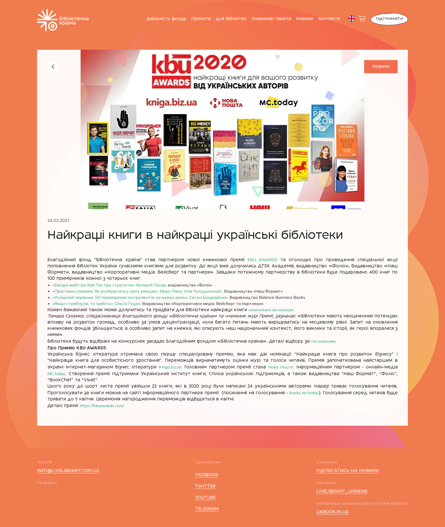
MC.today (56, 373)
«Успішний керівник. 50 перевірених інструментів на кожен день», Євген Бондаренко (140, 297)
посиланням (323, 341)
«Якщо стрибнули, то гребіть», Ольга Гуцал (96, 303)
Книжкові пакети (271, 19)
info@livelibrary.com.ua (68, 471)
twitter (205, 486)
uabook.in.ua (332, 512)
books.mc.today (303, 392)
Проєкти (201, 19)
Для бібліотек (231, 19)
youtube (205, 498)
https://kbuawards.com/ (102, 405)
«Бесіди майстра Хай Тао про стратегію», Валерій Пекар (109, 284)
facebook (206, 475)
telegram (207, 509)
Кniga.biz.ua (170, 366)
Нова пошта (280, 366)
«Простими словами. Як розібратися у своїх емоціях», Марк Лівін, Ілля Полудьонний (137, 291)
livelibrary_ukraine (341, 492)
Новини (304, 19)
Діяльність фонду (166, 19)
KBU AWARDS (262, 259)
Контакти (329, 19)
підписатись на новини (347, 471)
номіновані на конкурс (271, 309)
